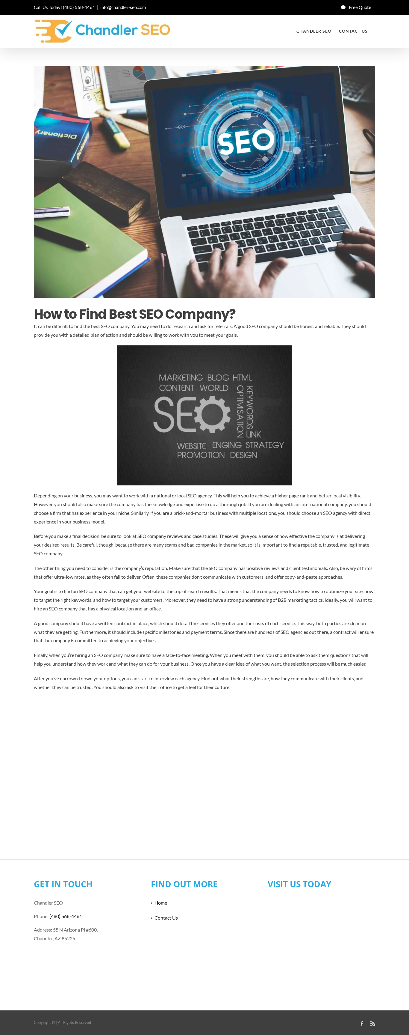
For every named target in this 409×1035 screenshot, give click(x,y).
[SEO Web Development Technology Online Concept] (204, 182)
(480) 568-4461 (79, 7)
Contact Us (166, 917)
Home (160, 902)
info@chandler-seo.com (123, 7)
